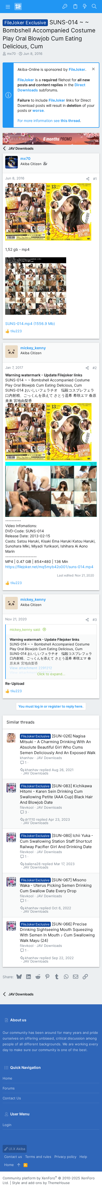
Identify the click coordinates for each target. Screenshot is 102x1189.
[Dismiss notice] (92, 69)
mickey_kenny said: (25, 629)
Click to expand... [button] (51, 674)
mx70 (11, 53)
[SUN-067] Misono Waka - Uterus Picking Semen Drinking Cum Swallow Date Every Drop (56, 885)
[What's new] (84, 6)
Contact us (12, 1098)
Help (83, 1157)
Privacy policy (65, 1157)
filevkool (26, 807)
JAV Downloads (49, 758)
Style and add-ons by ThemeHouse (41, 1183)
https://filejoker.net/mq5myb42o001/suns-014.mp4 (49, 566)
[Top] (18, 1165)
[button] (8, 6)
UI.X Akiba (16, 1149)
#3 (95, 619)
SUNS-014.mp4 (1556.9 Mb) (30, 323)
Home (7, 1078)
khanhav (26, 758)
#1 (95, 179)
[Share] (87, 178)
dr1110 (30, 819)
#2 (95, 368)
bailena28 (33, 864)
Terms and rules (38, 1157)
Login (7, 1125)
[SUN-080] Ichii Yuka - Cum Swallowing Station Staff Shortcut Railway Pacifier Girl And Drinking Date (56, 841)
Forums (9, 1088)
